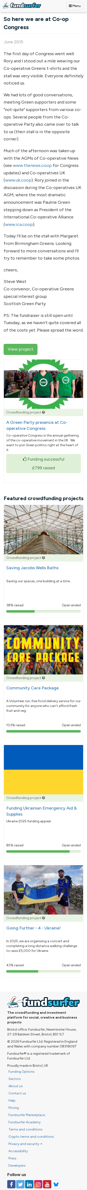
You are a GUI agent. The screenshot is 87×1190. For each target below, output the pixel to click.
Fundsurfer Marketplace (26, 1115)
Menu (76, 6)
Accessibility (18, 1151)
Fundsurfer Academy (24, 1122)
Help (11, 1100)
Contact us (17, 1093)
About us (15, 1086)
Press (12, 1158)
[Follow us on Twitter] (20, 1184)
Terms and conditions (25, 1129)
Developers (17, 1166)
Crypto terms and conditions (31, 1137)
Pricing (13, 1108)
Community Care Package (32, 688)
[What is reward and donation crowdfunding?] (43, 412)
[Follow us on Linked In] (29, 1184)
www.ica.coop (19, 224)
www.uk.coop (18, 180)
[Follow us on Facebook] (11, 1184)
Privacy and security (24, 1144)
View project (20, 349)
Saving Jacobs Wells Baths (32, 567)
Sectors (14, 1079)
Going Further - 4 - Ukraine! (33, 928)
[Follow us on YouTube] (47, 1184)
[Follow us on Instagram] (38, 1184)
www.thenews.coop (32, 165)
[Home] (21, 5)
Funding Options (21, 1072)
